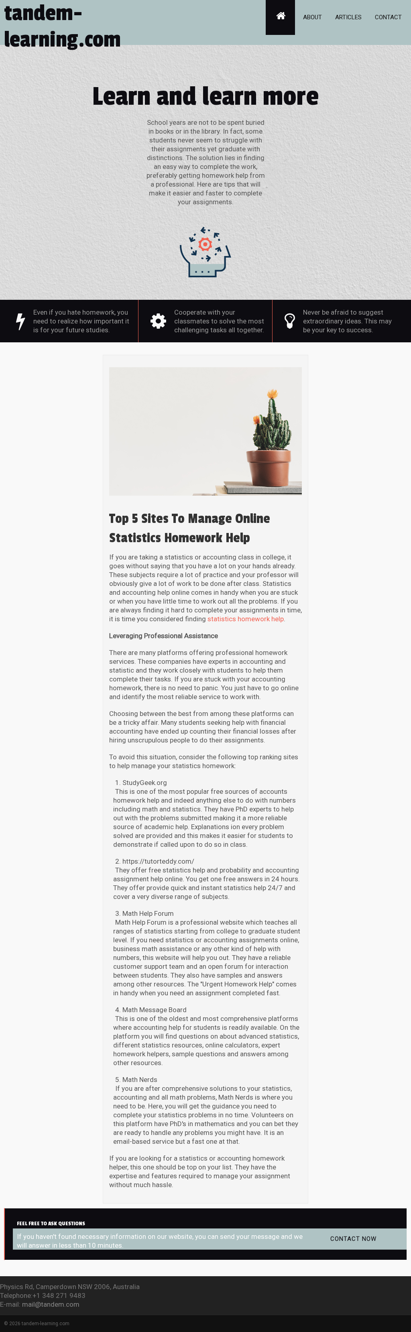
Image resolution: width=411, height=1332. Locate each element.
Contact (388, 17)
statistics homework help (246, 619)
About (312, 17)
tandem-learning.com (62, 26)
